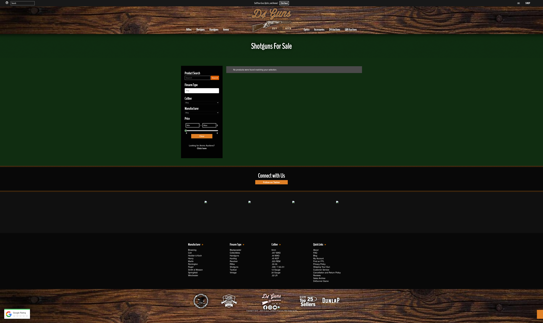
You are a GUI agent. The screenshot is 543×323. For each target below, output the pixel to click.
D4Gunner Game (321, 281)
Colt (190, 252)
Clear (201, 136)
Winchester (193, 275)
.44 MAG (275, 255)
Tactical (233, 269)
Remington (193, 264)
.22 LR (274, 275)
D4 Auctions (334, 29)
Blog (315, 255)
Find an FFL (318, 261)
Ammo (226, 29)
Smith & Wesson (195, 269)
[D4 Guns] (271, 20)
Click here (202, 148)
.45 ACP (275, 258)
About (315, 249)
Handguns (213, 29)
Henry (190, 258)
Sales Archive (319, 278)
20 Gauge (276, 272)
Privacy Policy (319, 264)
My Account (318, 258)
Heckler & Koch (195, 255)
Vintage (233, 272)
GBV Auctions (351, 29)
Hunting (233, 258)
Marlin (191, 261)
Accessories (319, 29)
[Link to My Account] (510, 3)
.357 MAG (276, 252)
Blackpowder (235, 249)
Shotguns (200, 29)
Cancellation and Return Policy (327, 272)
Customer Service (321, 269)
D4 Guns (266, 311)
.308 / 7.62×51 (278, 266)
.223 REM (276, 261)
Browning (192, 249)
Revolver (234, 261)
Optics (306, 29)
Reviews (317, 275)
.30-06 (274, 264)
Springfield (193, 272)
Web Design (288, 311)
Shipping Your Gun (321, 266)
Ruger (191, 266)
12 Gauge (276, 269)
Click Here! (284, 3)
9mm (274, 249)
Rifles (188, 29)
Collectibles (235, 252)
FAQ (315, 252)
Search (215, 78)
